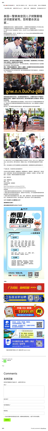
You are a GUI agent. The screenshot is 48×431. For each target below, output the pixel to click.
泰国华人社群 (26, 8)
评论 (5, 384)
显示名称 (6, 399)
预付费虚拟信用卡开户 (41, 8)
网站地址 (6, 410)
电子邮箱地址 (7, 405)
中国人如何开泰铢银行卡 (9, 5)
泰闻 (3, 2)
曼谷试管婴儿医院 (8, 8)
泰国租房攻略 (33, 8)
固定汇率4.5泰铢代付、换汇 (21, 5)
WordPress (43, 428)
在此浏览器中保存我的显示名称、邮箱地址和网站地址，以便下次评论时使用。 (22, 416)
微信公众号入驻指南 (33, 5)
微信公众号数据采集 (42, 5)
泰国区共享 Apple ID (17, 8)
